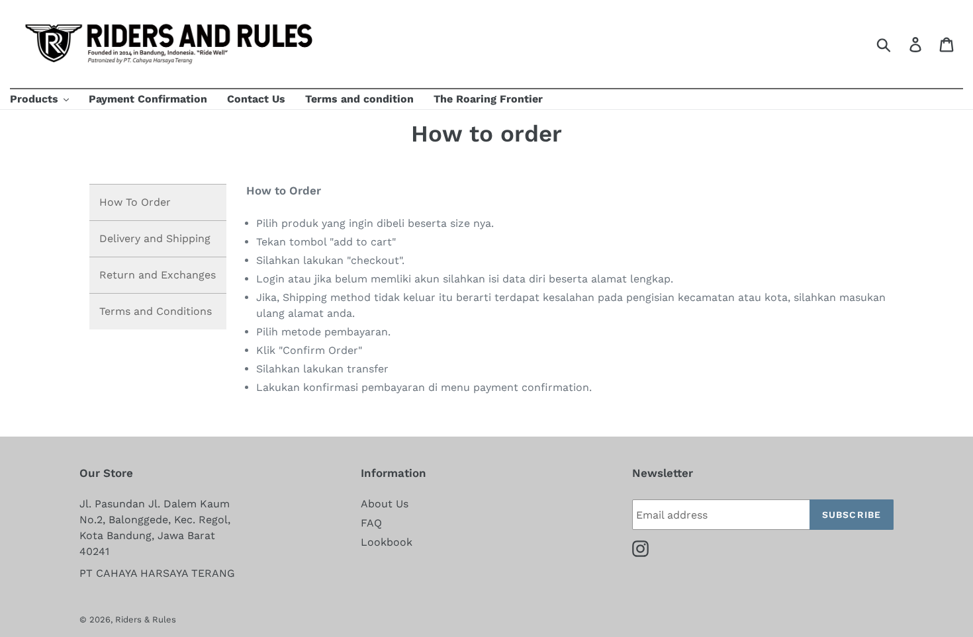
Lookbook (386, 542)
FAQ (371, 523)
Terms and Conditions (155, 311)
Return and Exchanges (157, 275)
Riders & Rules (145, 619)
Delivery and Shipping (154, 238)
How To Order (135, 202)
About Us (384, 503)
